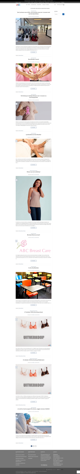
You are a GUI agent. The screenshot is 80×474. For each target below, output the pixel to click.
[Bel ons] (46, 465)
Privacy (25, 471)
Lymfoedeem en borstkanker (33, 134)
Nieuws (36, 170)
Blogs (32, 2)
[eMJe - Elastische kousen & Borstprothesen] (20, 5)
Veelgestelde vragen (41, 2)
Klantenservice (52, 2)
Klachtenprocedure (57, 2)
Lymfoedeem (30, 458)
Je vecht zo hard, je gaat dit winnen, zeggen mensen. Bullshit (34, 409)
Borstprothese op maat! (33, 235)
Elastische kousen (33, 4)
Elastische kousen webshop (20, 454)
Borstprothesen (21, 55)
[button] (26, 5)
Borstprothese (39, 4)
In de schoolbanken (33, 268)
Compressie (44, 4)
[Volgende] (35, 446)
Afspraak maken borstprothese (33, 456)
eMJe (38, 16)
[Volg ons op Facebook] (41, 465)
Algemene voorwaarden (20, 471)
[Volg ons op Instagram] (43, 465)
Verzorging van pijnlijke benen (20, 463)
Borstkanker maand (33, 59)
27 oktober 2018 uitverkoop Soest (33, 312)
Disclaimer (29, 471)
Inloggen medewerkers (43, 471)
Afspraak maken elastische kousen (21, 456)
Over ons (29, 2)
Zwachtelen (17, 464)
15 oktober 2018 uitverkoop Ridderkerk (33, 360)
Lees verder (33, 52)
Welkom (29, 4)
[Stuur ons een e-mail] (45, 465)
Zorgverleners (36, 2)
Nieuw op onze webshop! (33, 172)
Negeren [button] (54, 0)
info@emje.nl (58, 462)
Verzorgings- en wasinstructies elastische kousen (20, 461)
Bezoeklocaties (47, 2)
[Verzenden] (63, 14)
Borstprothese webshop (32, 454)
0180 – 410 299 (18, 2)
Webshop (47, 4)
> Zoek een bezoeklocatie (57, 465)
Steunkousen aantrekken (20, 458)
